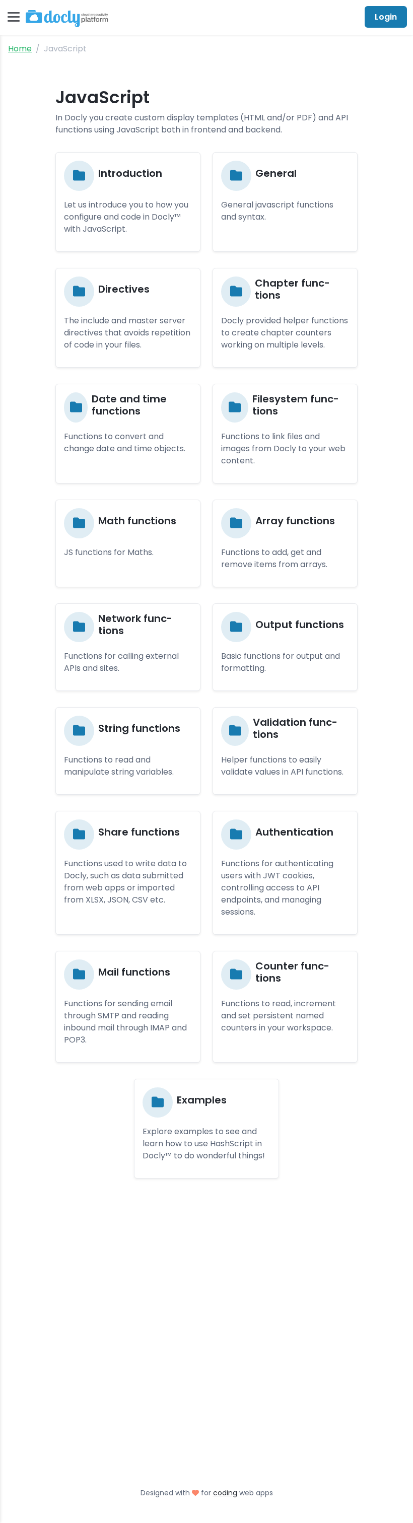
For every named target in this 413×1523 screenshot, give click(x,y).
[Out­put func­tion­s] (285, 647)
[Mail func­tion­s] (128, 1006)
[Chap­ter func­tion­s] (285, 317)
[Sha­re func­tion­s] (128, 872)
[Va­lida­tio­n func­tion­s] (285, 751)
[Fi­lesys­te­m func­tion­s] (285, 433)
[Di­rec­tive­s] (128, 317)
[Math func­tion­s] (128, 543)
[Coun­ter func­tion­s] (285, 1006)
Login (386, 17)
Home (20, 48)
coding (225, 1493)
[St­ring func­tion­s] (128, 751)
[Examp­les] (206, 1128)
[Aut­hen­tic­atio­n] (285, 872)
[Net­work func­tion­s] (128, 647)
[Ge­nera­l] (285, 202)
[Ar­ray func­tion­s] (285, 543)
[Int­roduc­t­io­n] (128, 202)
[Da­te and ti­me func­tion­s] (128, 433)
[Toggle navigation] (14, 17)
